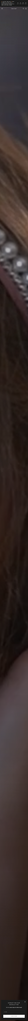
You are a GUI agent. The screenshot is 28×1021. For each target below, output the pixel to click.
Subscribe (14, 1016)
